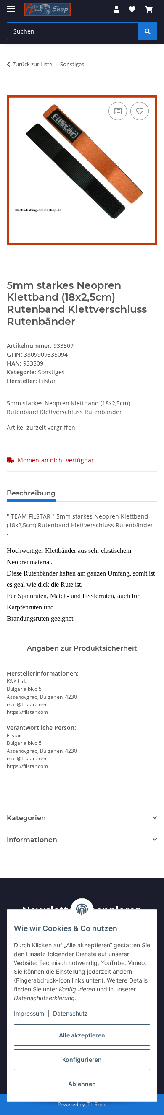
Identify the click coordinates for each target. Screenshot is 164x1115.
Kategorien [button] (26, 818)
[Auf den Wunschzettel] (139, 111)
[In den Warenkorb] (13, 90)
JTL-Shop (96, 1104)
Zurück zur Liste (32, 64)
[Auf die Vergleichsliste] (117, 111)
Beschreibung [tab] (31, 493)
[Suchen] (147, 31)
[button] (116, 9)
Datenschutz (70, 1013)
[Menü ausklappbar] (11, 5)
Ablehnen (82, 1083)
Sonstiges (51, 372)
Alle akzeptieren (82, 1035)
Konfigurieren (82, 1059)
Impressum (29, 1013)
